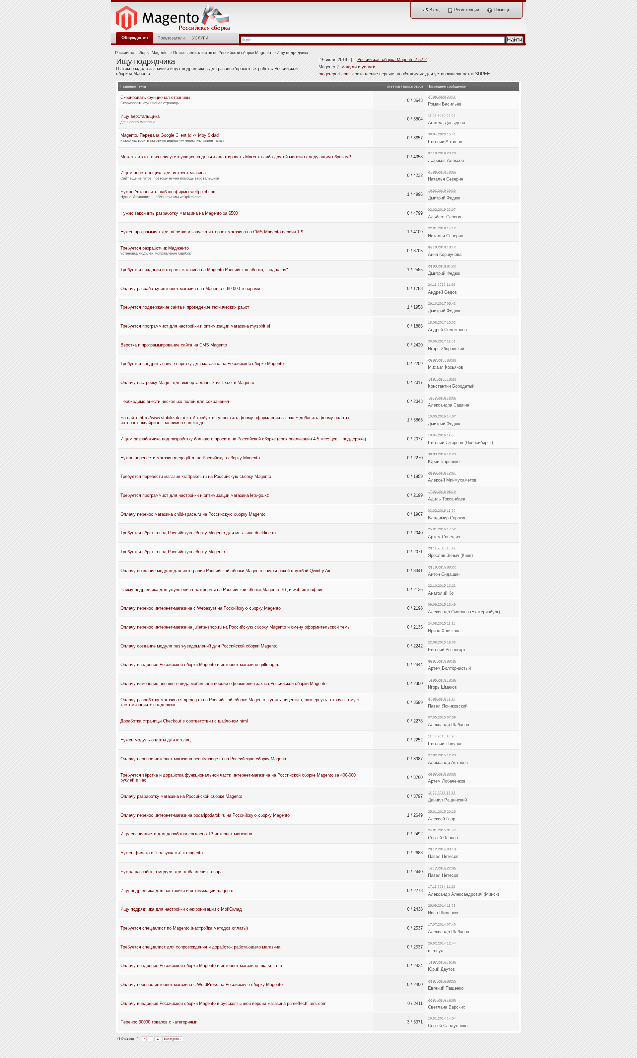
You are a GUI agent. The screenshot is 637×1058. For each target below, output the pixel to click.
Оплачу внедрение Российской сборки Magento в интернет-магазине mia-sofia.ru (201, 965)
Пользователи (171, 38)
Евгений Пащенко (445, 988)
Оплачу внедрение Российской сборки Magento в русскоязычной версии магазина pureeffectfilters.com (223, 1003)
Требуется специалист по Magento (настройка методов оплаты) (184, 928)
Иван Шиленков (444, 912)
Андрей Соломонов (447, 329)
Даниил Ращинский (447, 799)
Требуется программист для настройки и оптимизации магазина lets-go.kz (194, 495)
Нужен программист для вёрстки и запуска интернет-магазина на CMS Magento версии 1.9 (211, 231)
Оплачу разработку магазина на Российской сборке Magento (181, 796)
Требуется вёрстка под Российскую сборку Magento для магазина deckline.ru (198, 532)
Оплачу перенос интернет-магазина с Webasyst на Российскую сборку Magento (200, 608)
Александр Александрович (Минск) (463, 894)
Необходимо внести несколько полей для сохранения (174, 401)
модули (349, 66)
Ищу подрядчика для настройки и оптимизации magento (176, 890)
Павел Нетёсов (443, 856)
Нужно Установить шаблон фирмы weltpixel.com (168, 191)
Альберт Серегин (445, 216)
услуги (368, 66)
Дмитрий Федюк (444, 197)
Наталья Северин (445, 179)
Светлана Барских (446, 1007)
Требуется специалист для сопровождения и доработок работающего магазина (200, 947)
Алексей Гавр (441, 818)
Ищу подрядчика (292, 52)
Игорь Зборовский (446, 348)
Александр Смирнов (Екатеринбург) (464, 611)
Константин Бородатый (451, 386)
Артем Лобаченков (446, 781)
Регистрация (466, 9)
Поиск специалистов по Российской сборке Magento (222, 52)
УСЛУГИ (200, 38)
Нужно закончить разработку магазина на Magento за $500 (179, 213)
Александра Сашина (448, 405)
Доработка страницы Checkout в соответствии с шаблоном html (184, 720)
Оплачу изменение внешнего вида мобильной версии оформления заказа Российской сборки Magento (223, 683)
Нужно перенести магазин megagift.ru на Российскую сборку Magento (190, 457)
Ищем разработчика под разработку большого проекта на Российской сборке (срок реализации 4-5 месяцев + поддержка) (243, 438)
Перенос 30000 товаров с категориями (158, 1022)
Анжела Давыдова (446, 122)
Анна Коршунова (444, 254)
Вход (434, 9)
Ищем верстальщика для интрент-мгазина (163, 172)
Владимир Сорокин (447, 517)
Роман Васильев (444, 104)
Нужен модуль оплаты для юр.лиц (155, 739)
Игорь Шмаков (442, 687)
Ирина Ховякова (444, 630)
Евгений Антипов (445, 141)
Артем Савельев (444, 536)
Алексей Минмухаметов (452, 480)
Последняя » (172, 1039)
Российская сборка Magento (141, 52)
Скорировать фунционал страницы (155, 97)
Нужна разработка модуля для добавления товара (171, 871)
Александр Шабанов (448, 724)
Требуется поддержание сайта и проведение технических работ (184, 307)
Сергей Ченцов (443, 837)
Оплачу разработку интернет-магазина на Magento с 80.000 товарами (190, 288)
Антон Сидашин (444, 574)
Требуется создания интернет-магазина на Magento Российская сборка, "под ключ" (204, 269)
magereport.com (334, 73)
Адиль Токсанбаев (446, 498)
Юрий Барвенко (444, 461)
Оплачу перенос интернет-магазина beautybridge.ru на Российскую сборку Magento (203, 758)
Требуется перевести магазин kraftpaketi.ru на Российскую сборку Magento (195, 476)
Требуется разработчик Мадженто (154, 248)
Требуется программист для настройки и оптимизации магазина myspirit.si (195, 326)
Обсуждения (134, 37)
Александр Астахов (448, 762)
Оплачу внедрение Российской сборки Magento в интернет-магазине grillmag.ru (199, 664)
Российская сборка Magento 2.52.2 (392, 59)
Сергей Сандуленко (447, 1025)
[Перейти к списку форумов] (176, 16)
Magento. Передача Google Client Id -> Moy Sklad (169, 135)
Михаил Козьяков (445, 367)
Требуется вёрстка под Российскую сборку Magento (172, 551)
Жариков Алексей (446, 160)
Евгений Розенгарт (446, 649)
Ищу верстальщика (140, 116)
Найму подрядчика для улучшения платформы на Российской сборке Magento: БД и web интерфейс (221, 589)
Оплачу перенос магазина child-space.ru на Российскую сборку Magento (192, 514)
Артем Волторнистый (449, 668)
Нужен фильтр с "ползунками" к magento (161, 852)
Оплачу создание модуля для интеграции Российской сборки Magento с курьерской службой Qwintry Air (225, 570)
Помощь (501, 9)
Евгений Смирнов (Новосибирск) (460, 442)
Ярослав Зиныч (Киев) (450, 555)
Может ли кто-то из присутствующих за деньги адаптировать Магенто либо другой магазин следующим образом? (235, 156)
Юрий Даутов (441, 969)
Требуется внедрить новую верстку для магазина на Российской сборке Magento (202, 363)
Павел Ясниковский (447, 706)
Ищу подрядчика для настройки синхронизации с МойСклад (181, 909)
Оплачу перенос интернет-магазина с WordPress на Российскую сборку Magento (201, 984)
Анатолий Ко (441, 593)
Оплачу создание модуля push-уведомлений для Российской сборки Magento (198, 645)
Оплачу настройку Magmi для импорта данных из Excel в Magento (187, 382)
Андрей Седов (442, 292)
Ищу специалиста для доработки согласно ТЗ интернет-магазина (186, 833)
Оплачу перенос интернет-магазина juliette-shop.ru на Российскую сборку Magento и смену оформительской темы (235, 627)
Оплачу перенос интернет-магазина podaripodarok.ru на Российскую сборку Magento (205, 815)
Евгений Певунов (445, 743)
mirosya (435, 950)
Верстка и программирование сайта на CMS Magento (173, 344)
